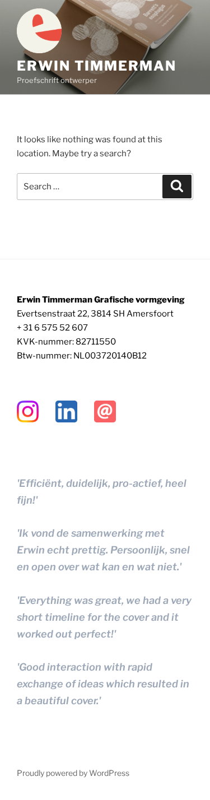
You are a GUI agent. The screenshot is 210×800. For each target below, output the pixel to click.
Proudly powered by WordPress (73, 773)
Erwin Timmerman (96, 66)
